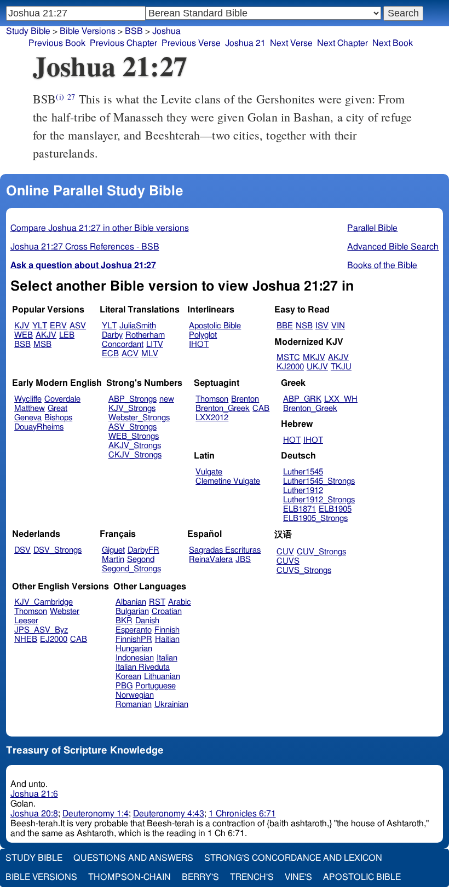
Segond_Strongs (131, 569)
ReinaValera (211, 559)
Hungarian (134, 649)
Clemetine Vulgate (227, 481)
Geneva (28, 418)
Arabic (179, 602)
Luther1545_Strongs (319, 481)
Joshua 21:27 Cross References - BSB (84, 246)
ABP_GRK (302, 399)
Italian (167, 658)
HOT (292, 440)
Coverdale (62, 399)
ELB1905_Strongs (315, 518)
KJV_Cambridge (43, 602)
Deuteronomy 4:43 (168, 813)
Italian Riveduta (143, 667)
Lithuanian (162, 677)
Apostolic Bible (362, 877)
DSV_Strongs (57, 550)
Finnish (167, 630)
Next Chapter (342, 43)
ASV (78, 326)
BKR (124, 621)
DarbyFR (143, 550)
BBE (285, 326)
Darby (112, 335)
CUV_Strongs (321, 552)
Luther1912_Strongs (319, 500)
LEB (66, 335)
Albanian (131, 602)
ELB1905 (335, 509)
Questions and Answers (133, 858)
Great (57, 408)
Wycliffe (28, 399)
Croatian (167, 611)
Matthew (29, 408)
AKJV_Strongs (134, 446)
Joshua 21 (245, 43)
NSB (304, 326)
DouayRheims (39, 427)
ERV (58, 326)
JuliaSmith (137, 326)
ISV (322, 326)
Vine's (298, 877)
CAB (260, 408)
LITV (154, 344)
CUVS (288, 561)
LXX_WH (341, 399)
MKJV (314, 357)
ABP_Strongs (132, 399)
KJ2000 (290, 367)
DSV (22, 550)
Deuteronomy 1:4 (95, 813)
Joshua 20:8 (34, 813)
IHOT (199, 344)
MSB (42, 344)
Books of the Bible (382, 265)
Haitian (167, 639)
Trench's (252, 877)
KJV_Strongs (132, 408)
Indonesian (135, 658)
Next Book (392, 43)
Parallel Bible (372, 228)
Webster (64, 611)
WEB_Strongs (133, 436)
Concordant (122, 344)
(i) (60, 96)
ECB (110, 354)
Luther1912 (303, 490)
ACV (130, 354)
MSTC (288, 357)
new (166, 399)
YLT (39, 326)
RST (157, 602)
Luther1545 (303, 472)
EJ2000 (53, 639)
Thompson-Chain (129, 877)
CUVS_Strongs (304, 570)
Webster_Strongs (139, 418)
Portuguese (155, 686)
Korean (128, 677)
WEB (23, 335)
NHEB (25, 639)
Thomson (211, 399)
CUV (285, 552)
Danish (147, 621)
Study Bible (28, 31)
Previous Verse (191, 43)
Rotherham (145, 335)
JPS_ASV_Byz (41, 630)
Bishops (58, 418)
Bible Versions (88, 31)
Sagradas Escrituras (225, 550)
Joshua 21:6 (34, 794)
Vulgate (208, 472)
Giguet (113, 550)
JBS (243, 559)
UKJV (317, 367)
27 (71, 96)
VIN (338, 326)
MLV (149, 354)
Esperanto (134, 630)
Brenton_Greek (222, 408)
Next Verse (291, 43)
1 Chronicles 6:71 (242, 813)
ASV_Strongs (132, 427)
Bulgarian (132, 611)
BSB (134, 31)
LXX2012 (211, 418)
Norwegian (135, 695)
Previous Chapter (123, 43)
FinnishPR (134, 639)
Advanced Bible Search (393, 246)
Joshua (166, 31)
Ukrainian (171, 704)
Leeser (26, 621)
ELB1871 (299, 509)
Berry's (200, 877)
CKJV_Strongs (135, 455)
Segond (140, 559)
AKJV (46, 335)
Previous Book (56, 43)
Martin (113, 559)
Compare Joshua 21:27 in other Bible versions (99, 228)
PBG (124, 686)
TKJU (341, 367)
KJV (22, 326)
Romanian (134, 704)
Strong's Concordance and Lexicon (293, 858)
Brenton (245, 399)
